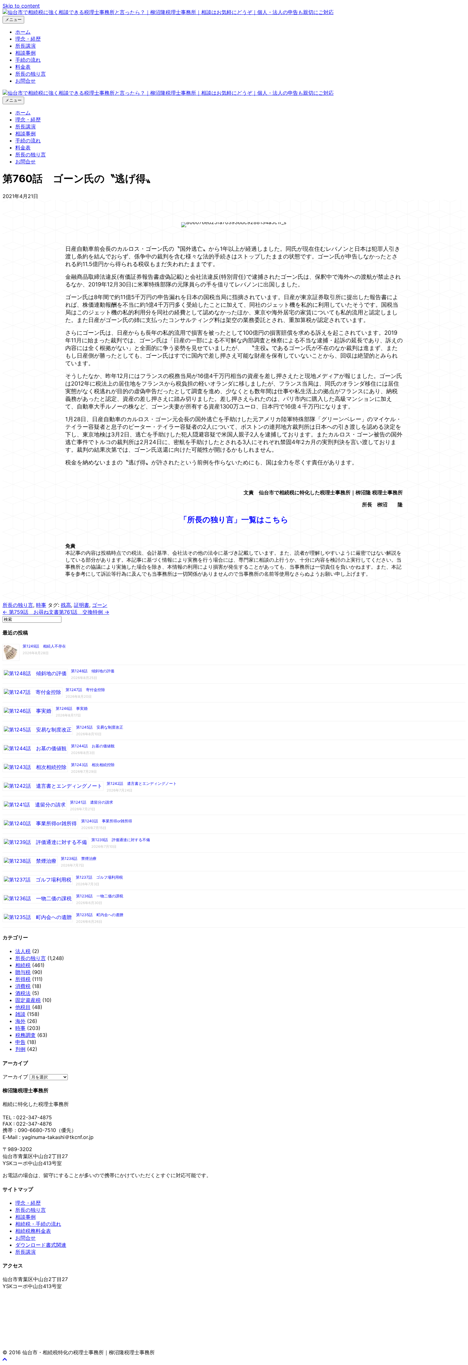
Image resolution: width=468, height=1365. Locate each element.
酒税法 (23, 993)
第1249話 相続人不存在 (44, 646)
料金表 (23, 67)
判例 (20, 1049)
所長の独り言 (30, 74)
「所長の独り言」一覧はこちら (234, 519)
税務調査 (25, 1035)
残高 (66, 605)
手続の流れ (28, 60)
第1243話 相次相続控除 (93, 764)
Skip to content (21, 6)
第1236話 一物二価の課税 (99, 896)
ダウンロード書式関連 (40, 1245)
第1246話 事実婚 (72, 708)
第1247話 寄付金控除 (85, 689)
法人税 (23, 951)
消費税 (23, 986)
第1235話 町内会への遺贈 (99, 914)
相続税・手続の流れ (38, 1224)
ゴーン (99, 605)
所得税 (23, 979)
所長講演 (25, 46)
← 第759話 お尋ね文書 (31, 612)
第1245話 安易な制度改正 (99, 727)
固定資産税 (28, 1000)
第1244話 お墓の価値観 (93, 746)
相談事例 (25, 53)
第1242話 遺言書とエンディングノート (142, 783)
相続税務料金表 (33, 1231)
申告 (20, 1042)
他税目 (23, 1007)
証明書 (81, 605)
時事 (41, 605)
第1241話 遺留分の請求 (91, 802)
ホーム (23, 32)
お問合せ (25, 81)
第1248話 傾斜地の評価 (92, 671)
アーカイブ (15, 1076)
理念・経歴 (28, 39)
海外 (20, 1021)
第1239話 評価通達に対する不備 (120, 839)
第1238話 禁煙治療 (78, 858)
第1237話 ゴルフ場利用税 (99, 877)
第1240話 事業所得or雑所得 (106, 821)
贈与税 (23, 972)
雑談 (20, 1014)
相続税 (23, 965)
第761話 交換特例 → (84, 612)
